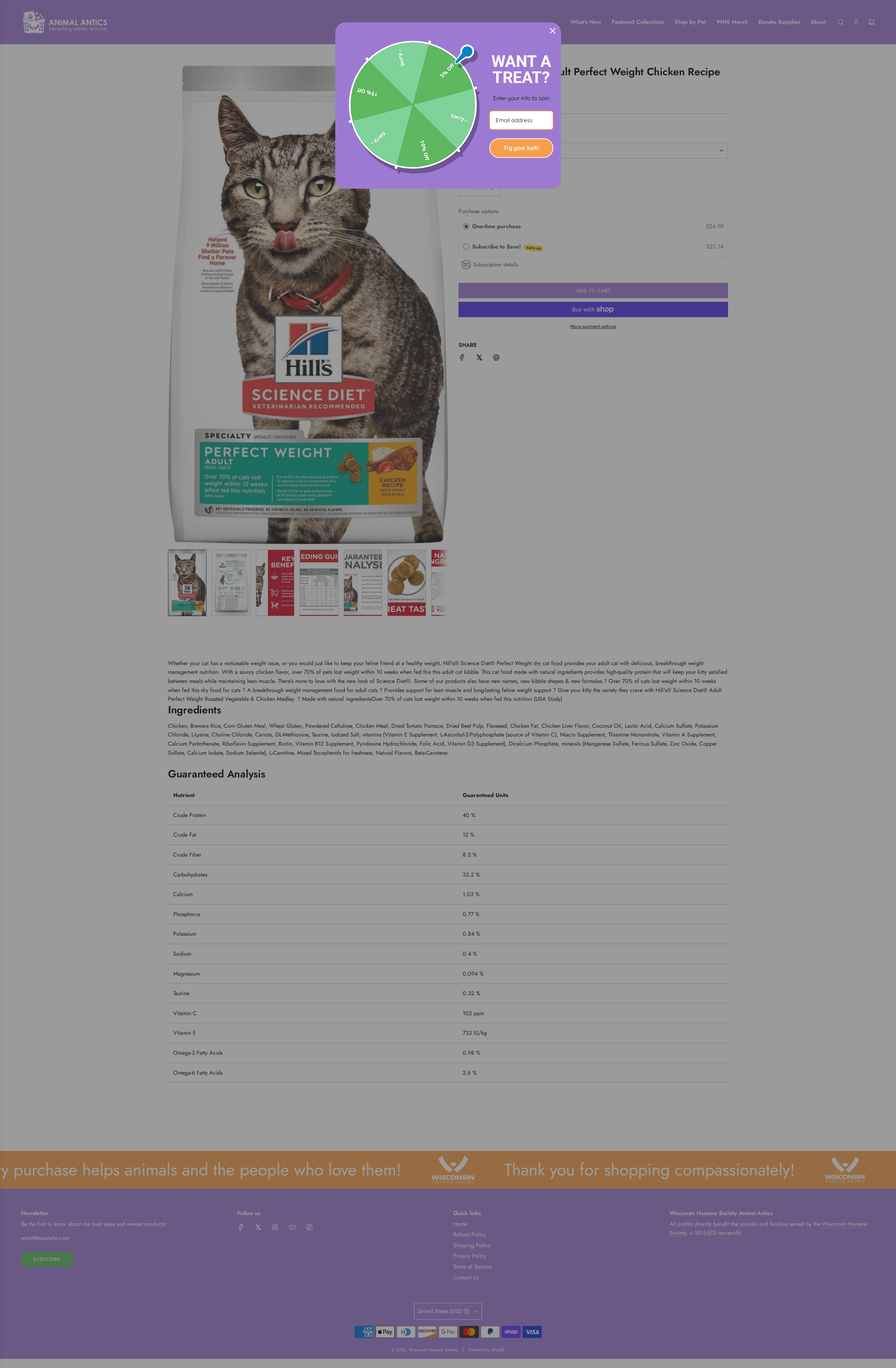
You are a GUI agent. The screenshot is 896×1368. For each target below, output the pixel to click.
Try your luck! (521, 147)
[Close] (552, 30)
